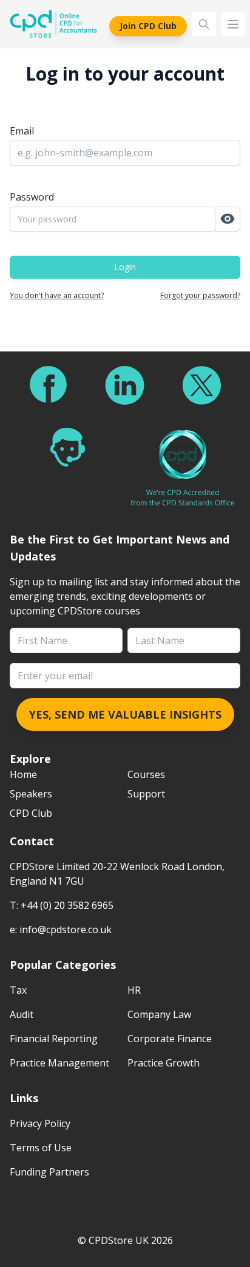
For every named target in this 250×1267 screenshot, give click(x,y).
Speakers (31, 793)
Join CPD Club (148, 26)
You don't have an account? (57, 296)
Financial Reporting (54, 1038)
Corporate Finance (169, 1038)
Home (23, 774)
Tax (18, 990)
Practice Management (59, 1062)
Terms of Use (41, 1147)
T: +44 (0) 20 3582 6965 (61, 905)
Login (125, 267)
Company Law (159, 1014)
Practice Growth (163, 1062)
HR (134, 990)
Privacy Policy (40, 1123)
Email (22, 131)
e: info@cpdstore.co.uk (61, 929)
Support (146, 793)
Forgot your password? (200, 296)
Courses (146, 774)
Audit (21, 1014)
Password (32, 197)
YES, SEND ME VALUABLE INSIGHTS (125, 714)
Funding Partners (49, 1172)
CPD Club (31, 813)
